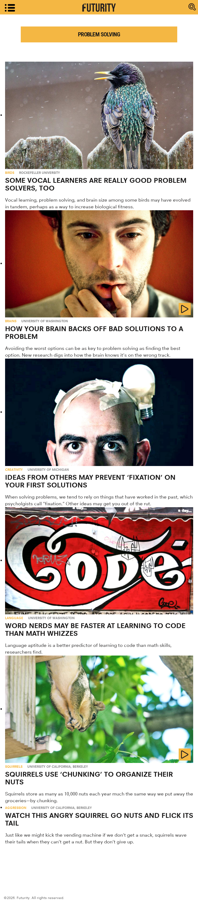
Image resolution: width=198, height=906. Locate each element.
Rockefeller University (39, 173)
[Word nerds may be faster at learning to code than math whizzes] (99, 560)
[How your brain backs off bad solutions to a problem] (99, 263)
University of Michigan (48, 469)
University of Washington (44, 321)
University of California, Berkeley (57, 766)
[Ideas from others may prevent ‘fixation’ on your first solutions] (99, 412)
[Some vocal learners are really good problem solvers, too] (99, 115)
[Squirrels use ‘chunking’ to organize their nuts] (99, 709)
